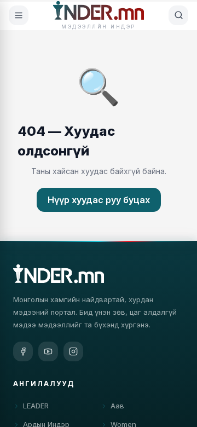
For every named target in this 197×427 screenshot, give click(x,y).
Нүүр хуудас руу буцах (99, 199)
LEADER (36, 405)
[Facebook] (23, 351)
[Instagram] (73, 351)
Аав (117, 405)
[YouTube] (48, 351)
